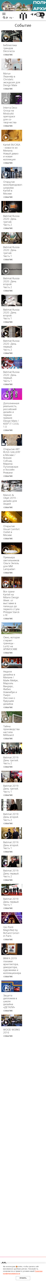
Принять (23, 1278)
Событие (8, 55)
